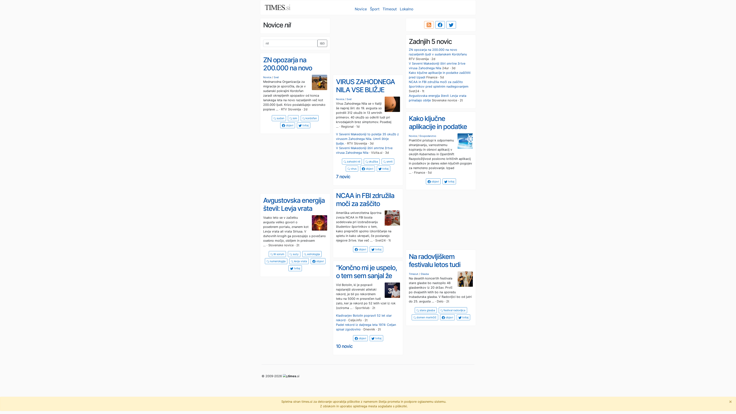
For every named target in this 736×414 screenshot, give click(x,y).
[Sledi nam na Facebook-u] (440, 25)
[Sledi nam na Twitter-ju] (451, 25)
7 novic (343, 176)
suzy (295, 254)
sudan (280, 118)
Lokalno (406, 9)
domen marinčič (426, 317)
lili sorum (278, 254)
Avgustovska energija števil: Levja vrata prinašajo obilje (294, 208)
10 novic (344, 346)
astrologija (313, 254)
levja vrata (300, 261)
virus (353, 168)
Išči (322, 43)
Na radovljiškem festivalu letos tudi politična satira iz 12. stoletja (437, 268)
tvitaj (305, 125)
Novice (361, 9)
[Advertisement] (368, 45)
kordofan (311, 118)
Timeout (390, 9)
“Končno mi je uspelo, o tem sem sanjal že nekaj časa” (366, 276)
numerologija (277, 261)
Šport (375, 9)
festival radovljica (454, 310)
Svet (276, 77)
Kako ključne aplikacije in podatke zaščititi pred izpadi (438, 126)
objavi (289, 125)
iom (294, 118)
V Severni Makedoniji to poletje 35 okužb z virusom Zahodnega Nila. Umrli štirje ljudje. (367, 138)
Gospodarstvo (427, 136)
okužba (373, 161)
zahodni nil (353, 161)
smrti (389, 161)
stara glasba (427, 310)
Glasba (425, 274)
